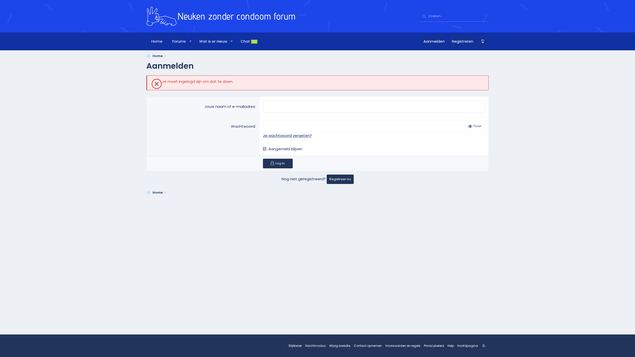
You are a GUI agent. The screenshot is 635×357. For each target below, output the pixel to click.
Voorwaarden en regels (402, 346)
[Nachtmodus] (483, 41)
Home (156, 41)
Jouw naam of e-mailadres (230, 106)
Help (450, 346)
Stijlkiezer (295, 346)
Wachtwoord (243, 126)
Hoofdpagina (467, 346)
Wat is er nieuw (213, 41)
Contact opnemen (368, 346)
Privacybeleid (434, 346)
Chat (248, 41)
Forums (179, 41)
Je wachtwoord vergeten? (287, 135)
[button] (190, 41)
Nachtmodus (315, 346)
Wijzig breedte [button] (339, 346)
